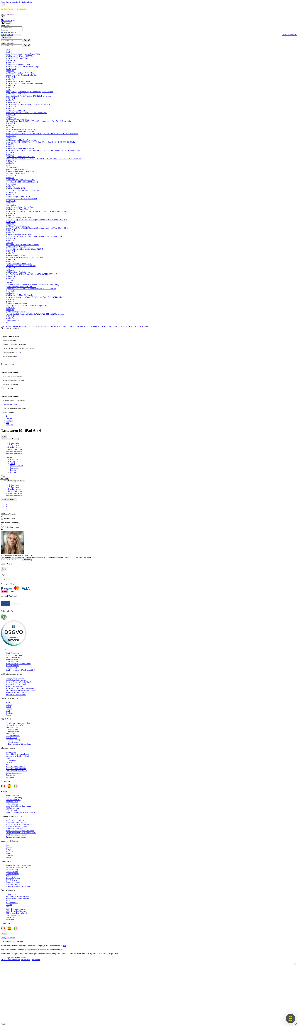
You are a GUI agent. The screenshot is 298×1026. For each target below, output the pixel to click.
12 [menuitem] (6, 504)
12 (9, 499)
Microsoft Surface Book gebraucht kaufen (21, 690)
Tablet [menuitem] (21, 285)
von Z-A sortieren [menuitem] (12, 443)
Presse (8, 758)
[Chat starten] (3, 17)
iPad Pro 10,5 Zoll (90, 326)
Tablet (12, 464)
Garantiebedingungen (13, 740)
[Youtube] (8, 579)
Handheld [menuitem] (35, 245)
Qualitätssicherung (12, 731)
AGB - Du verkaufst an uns (16, 769)
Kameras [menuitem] (9, 169)
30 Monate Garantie (13, 742)
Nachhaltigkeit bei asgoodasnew (17, 754)
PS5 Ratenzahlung (12, 666)
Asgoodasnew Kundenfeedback (17, 756)
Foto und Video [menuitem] (11, 167)
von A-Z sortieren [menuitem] (12, 445)
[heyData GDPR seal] (14, 645)
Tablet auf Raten (12, 662)
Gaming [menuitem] (56, 285)
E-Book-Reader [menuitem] (47, 92)
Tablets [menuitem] (8, 90)
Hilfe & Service (11, 738)
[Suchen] (25, 40)
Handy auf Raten (12, 659)
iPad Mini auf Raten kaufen (16, 680)
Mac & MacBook (16, 466)
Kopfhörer (14, 459)
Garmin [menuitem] (26, 207)
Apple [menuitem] (8, 54)
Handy (12, 462)
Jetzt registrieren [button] (7, 35)
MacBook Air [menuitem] (22, 129)
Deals (10, 326)
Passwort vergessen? (289, 35)
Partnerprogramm (12, 760)
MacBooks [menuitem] (10, 127)
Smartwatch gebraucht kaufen (16, 684)
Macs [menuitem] (8, 165)
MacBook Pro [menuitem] (33, 129)
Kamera (13, 470)
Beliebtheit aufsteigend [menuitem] (14, 453)
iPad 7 (116, 326)
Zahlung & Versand (13, 736)
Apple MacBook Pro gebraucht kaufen (20, 688)
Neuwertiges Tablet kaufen (15, 686)
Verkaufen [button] (10, 14)
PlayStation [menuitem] (10, 245)
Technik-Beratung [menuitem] (12, 320)
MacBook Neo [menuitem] (11, 129)
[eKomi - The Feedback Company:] (4, 619)
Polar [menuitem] (32, 207)
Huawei (8, 707)
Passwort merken (10, 33)
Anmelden (17, 35)
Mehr (8, 322)
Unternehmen (11, 752)
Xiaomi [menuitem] (33, 54)
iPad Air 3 (130, 326)
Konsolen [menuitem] (9, 243)
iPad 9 (106, 326)
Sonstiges (16, 326)
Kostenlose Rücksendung (10, 404)
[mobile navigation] (3, 4)
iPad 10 (100, 326)
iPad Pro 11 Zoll (77, 326)
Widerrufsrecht (11, 734)
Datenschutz (10, 775)
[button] (13, 12)
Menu (3, 2)
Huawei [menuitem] (27, 54)
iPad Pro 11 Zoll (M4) (49, 326)
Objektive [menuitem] (16, 169)
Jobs (7, 764)
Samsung (9, 705)
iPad (21, 326)
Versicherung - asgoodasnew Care (18, 723)
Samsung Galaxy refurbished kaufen (19, 682)
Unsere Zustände (12, 729)
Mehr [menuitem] (38, 54)
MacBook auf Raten (13, 657)
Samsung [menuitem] (14, 54)
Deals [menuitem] (8, 50)
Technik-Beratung (141, 326)
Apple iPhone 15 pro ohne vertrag (18, 664)
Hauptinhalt (16, 2)
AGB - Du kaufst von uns (15, 767)
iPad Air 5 (123, 326)
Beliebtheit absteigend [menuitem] (14, 451)
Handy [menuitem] (16, 285)
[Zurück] (6, 416)
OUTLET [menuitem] (9, 280)
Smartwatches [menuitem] (11, 205)
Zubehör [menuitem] (9, 282)
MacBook (9, 709)
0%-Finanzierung (12, 727)
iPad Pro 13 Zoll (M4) (32, 326)
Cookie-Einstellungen (14, 773)
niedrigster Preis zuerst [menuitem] (14, 449)
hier (16, 356)
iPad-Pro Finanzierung (14, 655)
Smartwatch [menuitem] (42, 285)
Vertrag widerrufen (8, 938)
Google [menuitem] (20, 54)
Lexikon (9, 762)
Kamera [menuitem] (50, 285)
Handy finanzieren (12, 653)
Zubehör (9, 457)
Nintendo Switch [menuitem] (25, 245)
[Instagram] (3, 579)
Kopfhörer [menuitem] (9, 285)
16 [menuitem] (6, 506)
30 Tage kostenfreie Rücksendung (18, 744)
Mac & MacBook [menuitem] (30, 285)
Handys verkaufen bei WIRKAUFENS (20, 670)
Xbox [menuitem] (16, 245)
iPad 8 (111, 326)
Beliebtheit (10, 439)
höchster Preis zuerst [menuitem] (13, 447)
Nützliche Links (26, 2)
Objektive (9, 713)
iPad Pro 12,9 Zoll (64, 326)
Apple (8, 703)
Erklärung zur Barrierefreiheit (16, 771)
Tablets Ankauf (11, 668)
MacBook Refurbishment (15, 678)
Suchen (8, 2)
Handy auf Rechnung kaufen (16, 693)
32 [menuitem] (6, 510)
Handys (8, 711)
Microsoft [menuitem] (21, 92)
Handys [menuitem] (8, 52)
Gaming (13, 472)
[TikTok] (13, 579)
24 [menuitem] (6, 508)
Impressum (10, 777)
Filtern (4, 436)
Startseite (4, 326)
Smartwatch (14, 468)
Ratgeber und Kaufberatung (16, 695)
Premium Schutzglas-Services (16, 725)
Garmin (8, 715)
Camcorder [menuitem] (24, 169)
